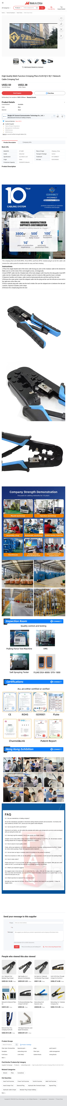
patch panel (52, 1048)
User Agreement (43, 1099)
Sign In (4, 134)
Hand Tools (19, 12)
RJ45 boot (4, 1054)
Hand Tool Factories (8, 1081)
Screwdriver (21, 1073)
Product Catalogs (26, 1044)
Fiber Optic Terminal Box (8, 1048)
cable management (54, 1051)
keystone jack (21, 1048)
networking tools (22, 1051)
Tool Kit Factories (37, 1081)
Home (3, 12)
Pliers (12, 1073)
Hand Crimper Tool (8, 1085)
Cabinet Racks (37, 1054)
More (3, 1093)
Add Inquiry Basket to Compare (33, 67)
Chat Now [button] (51, 93)
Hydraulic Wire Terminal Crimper (36, 1085)
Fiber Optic (36, 1051)
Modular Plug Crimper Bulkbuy (28, 1090)
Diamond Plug (20, 1085)
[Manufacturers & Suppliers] (33, 3)
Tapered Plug (52, 1085)
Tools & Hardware (11, 12)
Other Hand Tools (28, 12)
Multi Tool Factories (51, 1081)
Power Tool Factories (23, 1081)
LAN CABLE (21, 1054)
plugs (35, 1048)
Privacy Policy (59, 1099)
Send (16, 947)
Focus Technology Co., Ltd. (22, 1099)
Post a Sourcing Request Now (52, 947)
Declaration (51, 1099)
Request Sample (31, 97)
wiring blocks (52, 1054)
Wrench (5, 1073)
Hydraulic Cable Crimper (9, 1090)
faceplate (4, 1051)
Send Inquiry (17, 93)
